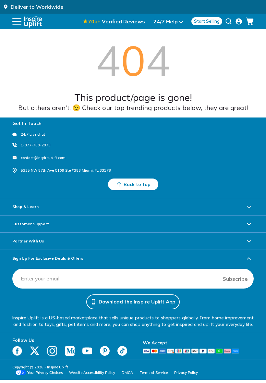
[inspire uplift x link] (35, 351)
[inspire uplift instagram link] (52, 351)
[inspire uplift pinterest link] (105, 351)
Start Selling (207, 21)
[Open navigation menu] (16, 21)
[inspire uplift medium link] (70, 351)
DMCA (127, 372)
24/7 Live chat (33, 134)
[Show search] (228, 21)
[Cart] (250, 21)
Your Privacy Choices (45, 372)
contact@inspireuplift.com (43, 157)
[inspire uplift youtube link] (87, 351)
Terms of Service (153, 372)
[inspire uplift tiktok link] (122, 351)
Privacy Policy (186, 372)
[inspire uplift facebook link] (17, 351)
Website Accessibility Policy (92, 372)
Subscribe (235, 279)
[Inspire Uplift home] (33, 21)
